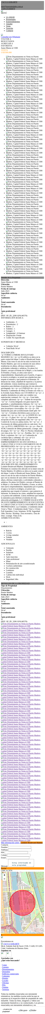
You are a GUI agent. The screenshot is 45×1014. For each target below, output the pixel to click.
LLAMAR (10, 17)
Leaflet (22, 933)
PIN (2, 852)
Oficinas (5, 983)
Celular (4, 855)
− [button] (4, 878)
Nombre (4, 847)
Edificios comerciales (10, 974)
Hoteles (5, 978)
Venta (8, 26)
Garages (5, 967)
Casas (4, 965)
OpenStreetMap (31, 933)
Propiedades (11, 19)
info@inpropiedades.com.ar (12, 6)
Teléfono (4, 850)
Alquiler (9, 24)
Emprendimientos (13, 22)
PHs (4, 985)
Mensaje (4, 866)
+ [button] (4, 875)
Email (3, 858)
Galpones (6, 976)
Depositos (6, 972)
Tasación (9, 28)
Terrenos (5, 989)
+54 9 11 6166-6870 (11, 944)
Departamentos (8, 969)
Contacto (9, 31)
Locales (5, 980)
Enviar (3, 868)
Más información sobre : (22, 843)
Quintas (5, 987)
